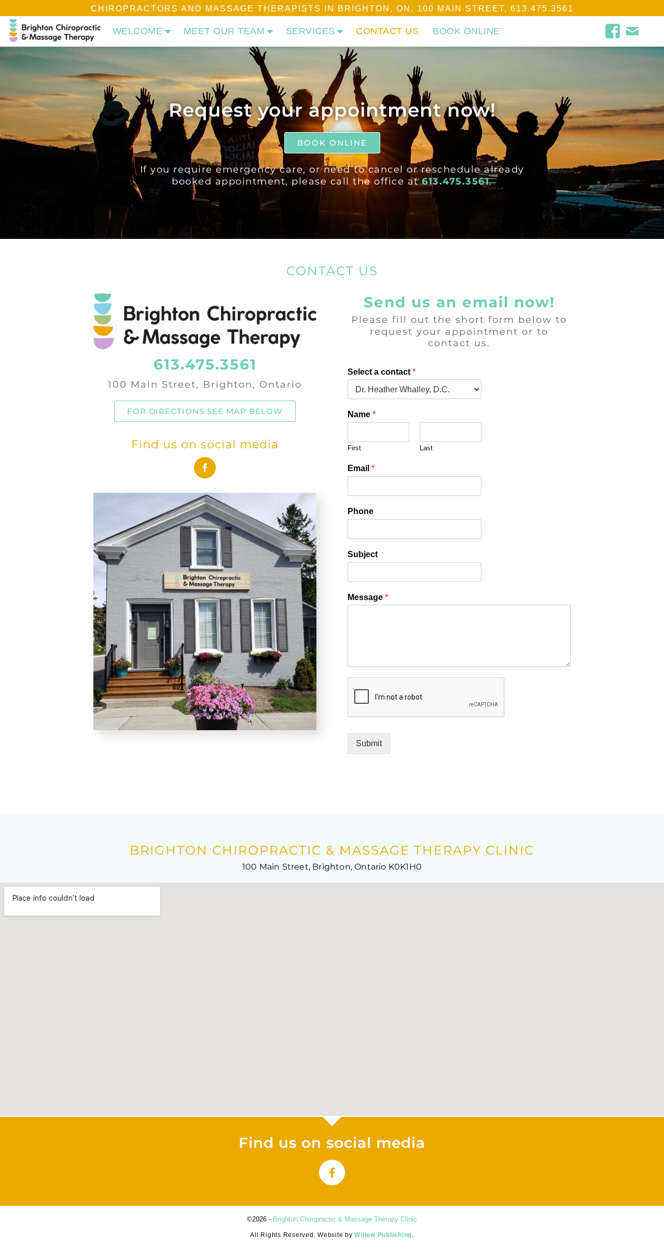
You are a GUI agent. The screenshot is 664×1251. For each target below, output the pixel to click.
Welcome (138, 31)
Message (368, 597)
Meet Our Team (224, 31)
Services (310, 31)
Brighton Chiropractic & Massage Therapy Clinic (345, 1219)
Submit (369, 743)
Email (361, 468)
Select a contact (382, 371)
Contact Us (387, 31)
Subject (363, 554)
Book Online (466, 31)
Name (362, 414)
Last (426, 448)
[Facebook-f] (205, 468)
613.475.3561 (542, 8)
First (354, 448)
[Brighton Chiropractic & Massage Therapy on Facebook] (612, 29)
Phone (361, 511)
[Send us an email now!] (632, 29)
